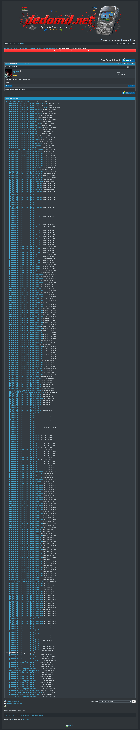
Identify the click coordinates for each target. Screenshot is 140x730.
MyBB (12, 719)
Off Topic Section (35, 48)
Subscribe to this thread (13, 706)
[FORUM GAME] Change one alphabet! (17, 101)
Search (105, 40)
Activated (37, 655)
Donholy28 (38, 145)
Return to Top (20, 715)
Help (133, 40)
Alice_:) (37, 414)
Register (23, 43)
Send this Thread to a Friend (14, 703)
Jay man (39, 680)
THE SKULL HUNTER (41, 103)
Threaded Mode (122, 63)
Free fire (37, 298)
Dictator (37, 131)
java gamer (38, 360)
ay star (16, 72)
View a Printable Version (13, 701)
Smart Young (38, 175)
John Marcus (38, 167)
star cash (37, 651)
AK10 (32, 101)
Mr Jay (37, 117)
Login (18, 43)
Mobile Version (39, 715)
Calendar (126, 40)
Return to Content (29, 715)
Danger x (37, 272)
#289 (133, 67)
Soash (37, 105)
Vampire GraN (39, 127)
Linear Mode (131, 63)
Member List (115, 40)
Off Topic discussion (50, 48)
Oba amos (38, 288)
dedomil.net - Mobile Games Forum (16, 48)
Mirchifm (37, 426)
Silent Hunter (38, 256)
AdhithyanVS (38, 473)
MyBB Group (25, 719)
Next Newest (19, 89)
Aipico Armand (39, 109)
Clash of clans (39, 153)
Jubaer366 (38, 123)
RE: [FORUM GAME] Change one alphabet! (20, 103)
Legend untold (39, 368)
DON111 (37, 139)
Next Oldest (10, 89)
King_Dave (40, 660)
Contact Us (9, 715)
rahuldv (37, 169)
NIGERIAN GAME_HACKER (43, 213)
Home (14, 715)
